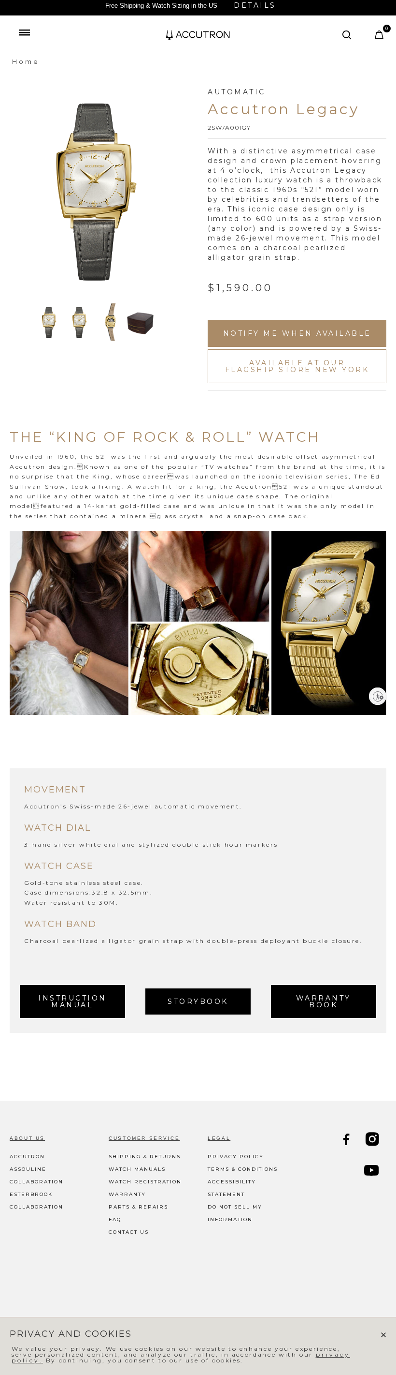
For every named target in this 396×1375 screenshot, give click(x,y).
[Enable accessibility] (377, 696)
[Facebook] (347, 1140)
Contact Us (129, 1232)
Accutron (27, 1156)
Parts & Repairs (138, 1207)
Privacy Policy (236, 1156)
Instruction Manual (72, 1001)
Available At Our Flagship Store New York (297, 366)
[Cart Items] (380, 37)
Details (255, 5)
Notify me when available (297, 333)
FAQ (115, 1219)
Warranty (127, 1194)
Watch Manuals (137, 1169)
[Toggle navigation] (24, 32)
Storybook (198, 1001)
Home (26, 61)
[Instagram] (373, 1140)
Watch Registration (145, 1182)
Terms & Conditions (243, 1169)
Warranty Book (323, 1001)
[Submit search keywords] (347, 35)
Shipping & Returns (145, 1156)
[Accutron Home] (198, 34)
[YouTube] (372, 1172)
